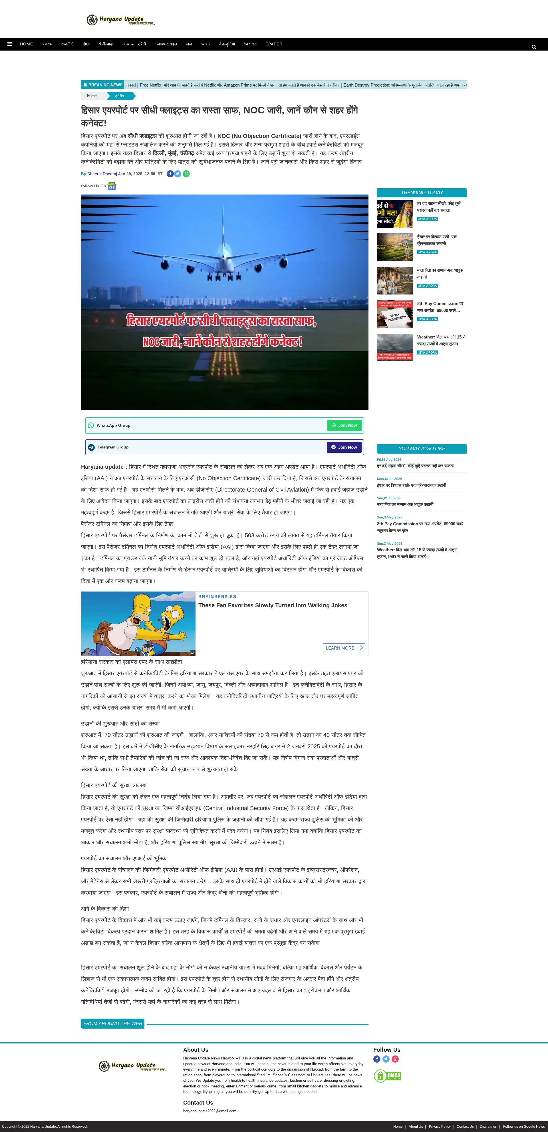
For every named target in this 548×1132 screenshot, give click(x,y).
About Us (195, 1050)
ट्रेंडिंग (143, 44)
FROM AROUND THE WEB (112, 1023)
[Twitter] (386, 1059)
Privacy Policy (440, 1127)
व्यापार (206, 44)
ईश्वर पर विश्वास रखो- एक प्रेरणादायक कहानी (411, 485)
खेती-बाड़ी (106, 44)
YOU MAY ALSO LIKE (421, 448)
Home (26, 44)
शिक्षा (86, 44)
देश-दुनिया (227, 44)
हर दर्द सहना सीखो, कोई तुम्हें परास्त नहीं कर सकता (415, 465)
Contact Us (198, 1102)
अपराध (47, 44)
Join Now (347, 425)
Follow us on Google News (524, 1127)
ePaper (274, 44)
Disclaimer (488, 1127)
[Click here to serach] (535, 47)
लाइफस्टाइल (167, 44)
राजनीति (67, 44)
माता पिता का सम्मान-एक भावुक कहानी (405, 504)
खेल (189, 44)
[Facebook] (376, 1059)
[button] (9, 44)
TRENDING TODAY (422, 192)
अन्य (126, 44)
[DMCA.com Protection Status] (387, 1076)
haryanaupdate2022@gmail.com (209, 1111)
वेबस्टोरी (250, 44)
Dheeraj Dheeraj (102, 173)
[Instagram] (395, 1059)
